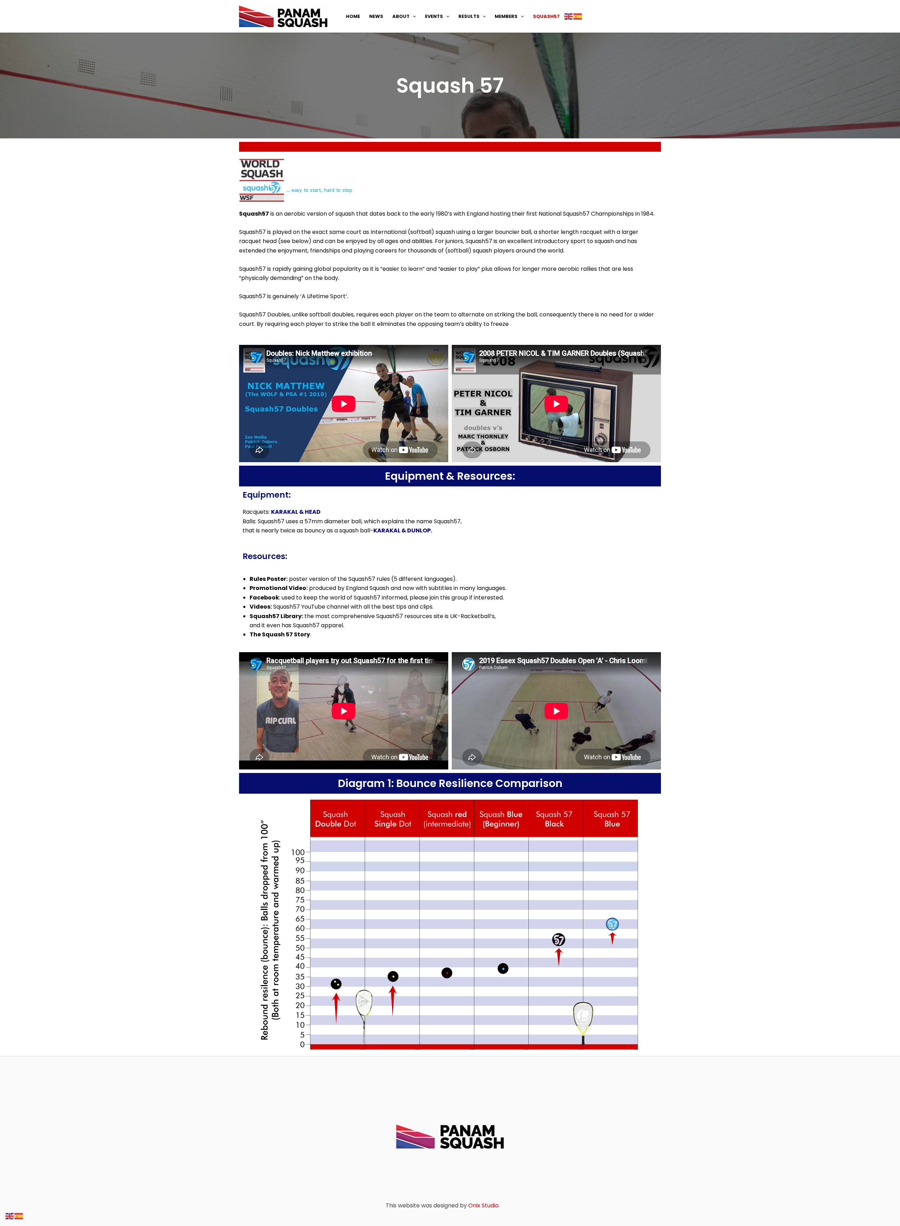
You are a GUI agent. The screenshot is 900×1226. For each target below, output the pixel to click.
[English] (568, 16)
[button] (413, 16)
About (401, 16)
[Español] (578, 16)
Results (469, 16)
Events (434, 16)
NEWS (376, 16)
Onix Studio (483, 1205)
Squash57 (546, 16)
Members (506, 16)
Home (353, 16)
